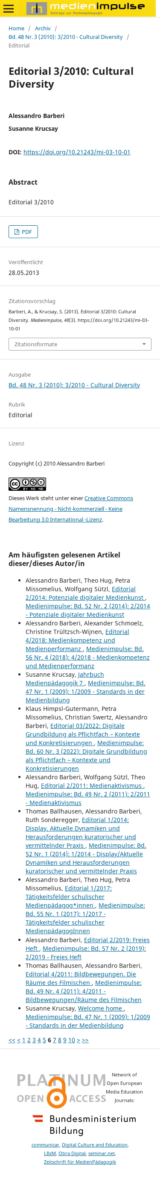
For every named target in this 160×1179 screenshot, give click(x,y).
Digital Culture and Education (95, 1145)
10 (71, 1040)
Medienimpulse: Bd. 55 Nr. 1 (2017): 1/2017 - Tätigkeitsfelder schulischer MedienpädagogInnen (85, 918)
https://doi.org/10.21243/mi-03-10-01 (77, 152)
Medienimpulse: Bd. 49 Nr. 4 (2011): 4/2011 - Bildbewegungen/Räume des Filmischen (84, 991)
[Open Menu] (8, 8)
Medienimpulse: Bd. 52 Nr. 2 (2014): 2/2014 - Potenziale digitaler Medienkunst (88, 610)
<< (12, 1040)
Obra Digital (72, 1153)
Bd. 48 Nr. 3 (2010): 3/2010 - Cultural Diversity (66, 37)
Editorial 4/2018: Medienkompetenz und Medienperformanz (77, 640)
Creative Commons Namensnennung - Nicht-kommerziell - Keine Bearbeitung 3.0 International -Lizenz (71, 508)
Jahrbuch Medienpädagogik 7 (65, 678)
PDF (26, 232)
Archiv (43, 28)
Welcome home (101, 1008)
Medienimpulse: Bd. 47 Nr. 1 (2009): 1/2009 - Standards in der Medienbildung (85, 691)
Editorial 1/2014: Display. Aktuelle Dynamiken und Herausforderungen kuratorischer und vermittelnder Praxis (81, 832)
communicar (45, 1145)
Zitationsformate (36, 344)
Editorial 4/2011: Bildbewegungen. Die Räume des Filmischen (81, 978)
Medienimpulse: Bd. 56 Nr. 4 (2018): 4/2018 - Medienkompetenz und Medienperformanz (88, 657)
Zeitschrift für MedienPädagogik (80, 1162)
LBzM (50, 1153)
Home (16, 28)
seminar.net (101, 1153)
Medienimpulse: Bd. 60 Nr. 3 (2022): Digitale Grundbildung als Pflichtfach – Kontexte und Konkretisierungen (86, 755)
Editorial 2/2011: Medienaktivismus (92, 785)
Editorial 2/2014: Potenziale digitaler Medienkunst (85, 593)
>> (85, 1040)
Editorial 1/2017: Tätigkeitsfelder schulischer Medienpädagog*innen (69, 896)
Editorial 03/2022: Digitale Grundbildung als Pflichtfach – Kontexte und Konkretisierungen (83, 734)
